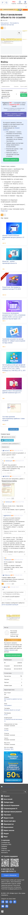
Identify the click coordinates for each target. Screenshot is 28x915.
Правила (4, 846)
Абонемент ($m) (9, 749)
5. (3, 515)
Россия (6, 730)
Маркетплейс (9, 818)
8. (2, 587)
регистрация (6, 604)
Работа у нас (5, 850)
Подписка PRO (6, 844)
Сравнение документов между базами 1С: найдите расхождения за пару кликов (13, 341)
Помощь (4, 848)
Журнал (7, 796)
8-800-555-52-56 (7, 869)
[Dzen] (14, 902)
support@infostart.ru (8, 871)
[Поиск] (6, 2)
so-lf (6, 587)
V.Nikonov (7, 575)
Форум (6, 833)
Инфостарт (4, 211)
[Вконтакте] (6, 902)
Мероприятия (9, 824)
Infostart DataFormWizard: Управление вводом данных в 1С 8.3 (13, 237)
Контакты (4, 852)
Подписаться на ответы (9, 437)
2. (2, 476)
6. (4, 558)
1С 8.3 (5, 714)
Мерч (6, 836)
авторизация (14, 604)
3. (2, 502)
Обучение (7, 815)
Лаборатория (8, 802)
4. (2, 461)
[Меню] (2, 2)
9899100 (6, 476)
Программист (8, 705)
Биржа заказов (9, 830)
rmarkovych (8, 461)
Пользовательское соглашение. (11, 887)
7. (2, 575)
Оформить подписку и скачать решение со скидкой (14, 114)
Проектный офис (10, 821)
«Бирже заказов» (9, 650)
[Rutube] (6, 906)
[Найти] (25, 791)
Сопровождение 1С (10, 808)
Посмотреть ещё (13, 429)
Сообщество (5, 842)
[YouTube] (2, 906)
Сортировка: (10, 443)
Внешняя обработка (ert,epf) (12, 710)
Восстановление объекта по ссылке (13, 16)
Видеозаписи (8, 827)
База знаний (8, 799)
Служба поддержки (10, 856)
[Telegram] (2, 902)
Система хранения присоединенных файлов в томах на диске (13, 418)
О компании (5, 840)
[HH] (10, 902)
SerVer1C (7, 450)
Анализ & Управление (11, 805)
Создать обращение (10, 875)
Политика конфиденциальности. (11, 889)
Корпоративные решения (13, 811)
